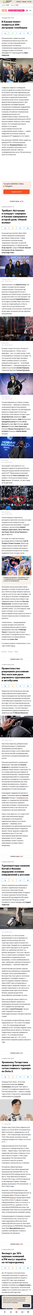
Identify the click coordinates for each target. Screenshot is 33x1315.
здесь (13, 646)
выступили (5, 541)
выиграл (13, 1197)
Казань (16, 651)
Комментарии (16, 201)
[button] (29, 163)
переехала (10, 1221)
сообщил (5, 50)
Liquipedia (17, 1096)
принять (26, 1305)
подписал (15, 710)
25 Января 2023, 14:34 (8, 18)
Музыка (10, 651)
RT (10, 897)
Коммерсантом (22, 798)
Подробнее (15, 1302)
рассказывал (16, 606)
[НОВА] (16, 10)
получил (11, 471)
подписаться (16, 192)
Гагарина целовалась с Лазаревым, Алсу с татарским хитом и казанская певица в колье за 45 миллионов (16, 579)
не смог (4, 297)
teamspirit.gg (7, 1123)
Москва (13, 5)
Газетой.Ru (15, 1287)
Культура (4, 651)
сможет (21, 816)
